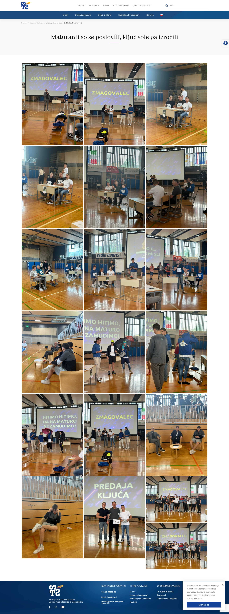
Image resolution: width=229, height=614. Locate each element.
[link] (225, 43)
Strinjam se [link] (204, 605)
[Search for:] (187, 5)
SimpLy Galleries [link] (36, 23)
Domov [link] (24, 23)
